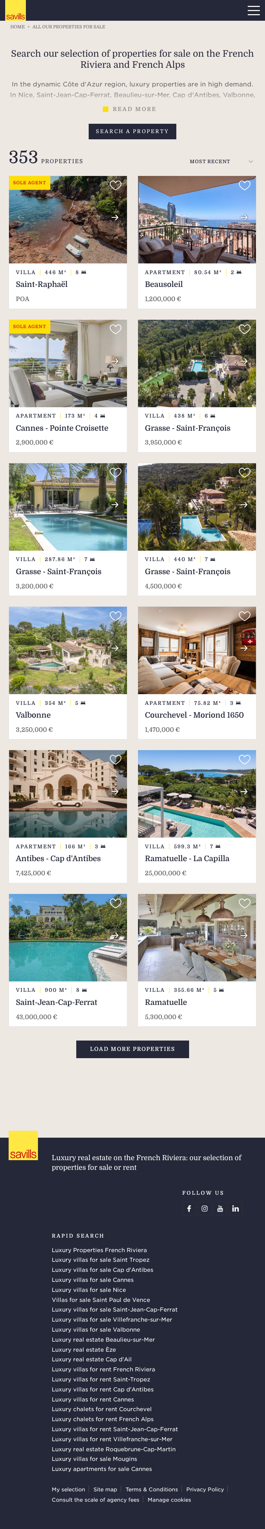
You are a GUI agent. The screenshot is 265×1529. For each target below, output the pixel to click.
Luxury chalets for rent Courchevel (102, 1408)
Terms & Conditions (152, 1489)
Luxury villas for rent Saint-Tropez (101, 1379)
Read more (135, 109)
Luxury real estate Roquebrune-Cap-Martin (114, 1448)
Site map (105, 1489)
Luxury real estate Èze (84, 1349)
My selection (68, 1489)
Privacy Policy (205, 1489)
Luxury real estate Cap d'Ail (92, 1358)
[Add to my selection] (116, 185)
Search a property (132, 131)
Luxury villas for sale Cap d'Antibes (102, 1269)
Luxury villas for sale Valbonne (96, 1329)
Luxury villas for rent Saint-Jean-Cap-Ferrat (115, 1428)
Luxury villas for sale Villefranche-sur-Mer (112, 1319)
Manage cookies (169, 1499)
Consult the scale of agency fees (95, 1499)
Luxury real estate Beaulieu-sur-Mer (103, 1339)
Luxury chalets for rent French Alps (103, 1418)
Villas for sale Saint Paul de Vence (101, 1299)
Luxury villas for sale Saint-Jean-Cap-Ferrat (115, 1309)
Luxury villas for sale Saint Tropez (100, 1259)
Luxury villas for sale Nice (89, 1289)
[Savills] (15, 10)
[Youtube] (220, 1208)
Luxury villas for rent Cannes (93, 1399)
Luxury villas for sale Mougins (94, 1458)
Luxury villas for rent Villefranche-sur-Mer (112, 1438)
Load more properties (132, 1049)
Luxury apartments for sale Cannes (102, 1468)
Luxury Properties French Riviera (99, 1249)
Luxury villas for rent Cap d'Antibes (103, 1389)
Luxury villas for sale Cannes (93, 1279)
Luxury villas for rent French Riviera (103, 1368)
